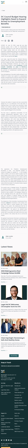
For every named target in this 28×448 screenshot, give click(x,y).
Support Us (4, 413)
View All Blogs (14, 355)
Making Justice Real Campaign (5, 423)
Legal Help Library (5, 390)
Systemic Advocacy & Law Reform (21, 406)
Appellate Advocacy (19, 403)
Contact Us (17, 428)
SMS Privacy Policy (19, 431)
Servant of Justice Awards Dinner (7, 419)
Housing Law (17, 385)
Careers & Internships (19, 418)
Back (3, 10)
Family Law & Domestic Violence (20, 389)
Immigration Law (18, 397)
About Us (17, 416)
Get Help (3, 383)
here (16, 56)
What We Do (17, 383)
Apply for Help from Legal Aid (7, 386)
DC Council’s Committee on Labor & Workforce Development (14, 67)
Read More (3, 282)
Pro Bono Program (19, 421)
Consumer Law (18, 395)
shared (8, 202)
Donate (2, 416)
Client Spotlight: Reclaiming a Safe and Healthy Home (12, 339)
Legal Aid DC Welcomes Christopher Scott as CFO (11, 305)
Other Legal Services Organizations (6, 393)
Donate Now (17, 426)
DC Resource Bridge (19, 409)
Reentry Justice (18, 400)
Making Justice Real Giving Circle (7, 430)
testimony (19, 65)
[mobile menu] (26, 1)
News (16, 423)
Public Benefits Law (6, 27)
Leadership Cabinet (5, 426)
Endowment (3, 433)
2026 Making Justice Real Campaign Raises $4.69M (10, 272)
